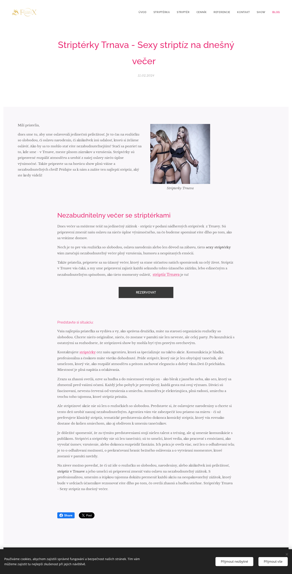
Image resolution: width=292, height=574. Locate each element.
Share (68, 515)
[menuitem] (143, 12)
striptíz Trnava (166, 274)
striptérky (88, 352)
